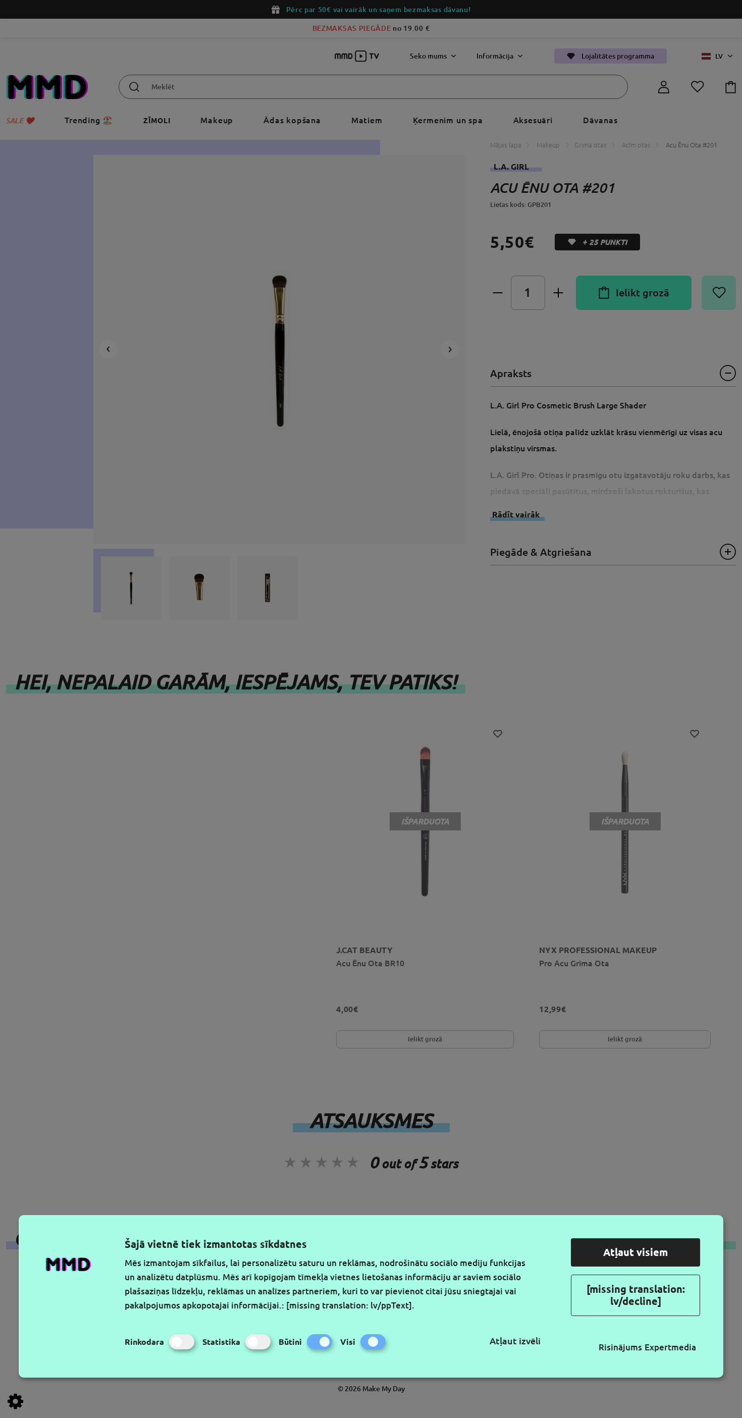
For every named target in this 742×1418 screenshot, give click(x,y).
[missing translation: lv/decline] (636, 1295)
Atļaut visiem (635, 1252)
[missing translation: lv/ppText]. (350, 1305)
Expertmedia (670, 1347)
